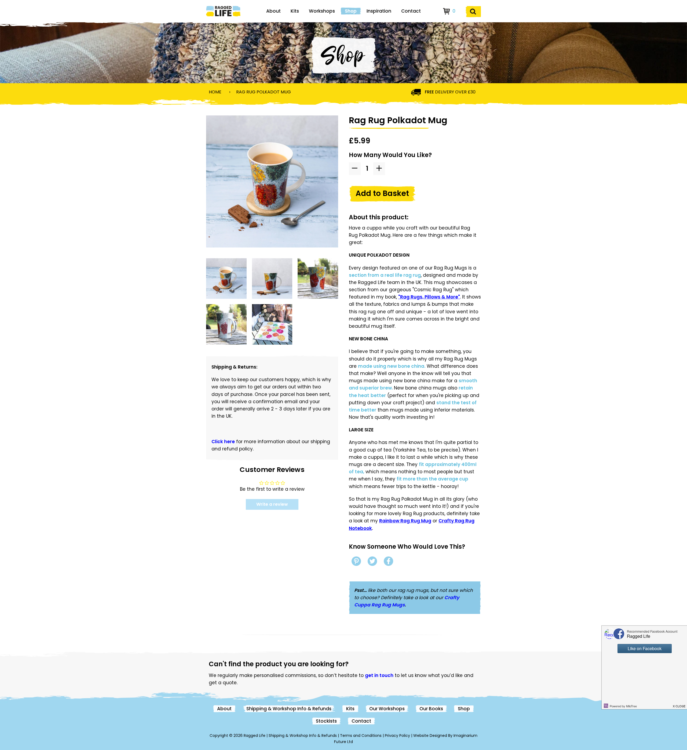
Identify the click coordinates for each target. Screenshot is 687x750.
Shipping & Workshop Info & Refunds (288, 708)
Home (215, 92)
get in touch (379, 675)
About (273, 11)
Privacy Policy (397, 735)
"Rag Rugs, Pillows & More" (429, 297)
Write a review (272, 504)
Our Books (431, 708)
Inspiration (379, 11)
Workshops (322, 11)
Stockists (326, 721)
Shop (351, 11)
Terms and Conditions (361, 735)
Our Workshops (387, 708)
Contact (411, 11)
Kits (295, 11)
